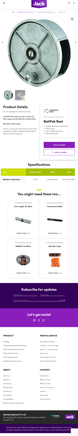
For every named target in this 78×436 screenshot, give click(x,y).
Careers (43, 391)
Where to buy (45, 380)
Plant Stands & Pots (10, 353)
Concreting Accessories (46, 12)
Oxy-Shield (7, 395)
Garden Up (7, 391)
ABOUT (7, 369)
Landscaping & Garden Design (14, 346)
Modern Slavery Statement (13, 403)
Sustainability (8, 399)
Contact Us (44, 376)
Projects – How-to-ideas (49, 346)
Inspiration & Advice (47, 342)
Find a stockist (59, 145)
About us (6, 376)
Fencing (6, 342)
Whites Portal (45, 384)
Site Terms (44, 395)
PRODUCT (8, 335)
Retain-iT (6, 380)
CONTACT (45, 369)
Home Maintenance (10, 357)
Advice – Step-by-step (48, 349)
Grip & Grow (8, 387)
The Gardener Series (48, 357)
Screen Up (7, 384)
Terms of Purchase (47, 387)
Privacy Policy (45, 399)
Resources (44, 353)
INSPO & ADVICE (48, 335)
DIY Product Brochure (48, 361)
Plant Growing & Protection (13, 349)
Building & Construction (26, 12)
